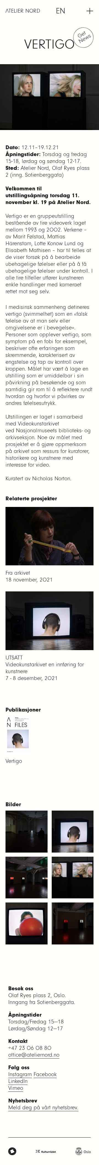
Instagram (20, 1074)
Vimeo (15, 1088)
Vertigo (14, 761)
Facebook (45, 1074)
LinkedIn (18, 1081)
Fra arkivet (18, 573)
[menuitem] (60, 11)
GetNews (84, 37)
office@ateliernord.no (33, 1055)
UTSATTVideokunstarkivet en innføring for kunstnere (45, 665)
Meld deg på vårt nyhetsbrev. (43, 1107)
